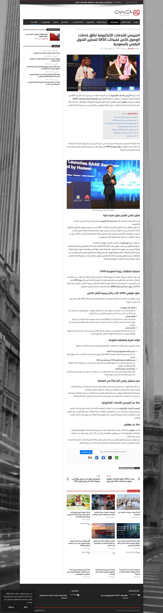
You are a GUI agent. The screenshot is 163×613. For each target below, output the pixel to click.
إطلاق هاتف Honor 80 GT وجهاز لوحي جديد (114, 595)
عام (102, 48)
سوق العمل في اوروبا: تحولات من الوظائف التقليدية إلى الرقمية (93, 2)
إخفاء (124, 113)
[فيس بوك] (103, 459)
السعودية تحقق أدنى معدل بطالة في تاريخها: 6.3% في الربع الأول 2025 (86, 478)
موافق (25, 607)
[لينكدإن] (96, 459)
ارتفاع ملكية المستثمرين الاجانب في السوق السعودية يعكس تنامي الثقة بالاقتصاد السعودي (128, 543)
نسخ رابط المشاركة (86, 452)
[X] (110, 459)
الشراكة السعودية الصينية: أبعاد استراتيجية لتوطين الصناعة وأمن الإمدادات (105, 572)
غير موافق (11, 607)
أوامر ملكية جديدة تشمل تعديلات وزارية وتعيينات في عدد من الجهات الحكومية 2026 (79, 543)
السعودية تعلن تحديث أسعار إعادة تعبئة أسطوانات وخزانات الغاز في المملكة (129, 572)
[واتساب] (116, 459)
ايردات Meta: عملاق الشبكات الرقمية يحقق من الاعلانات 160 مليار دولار (120, 478)
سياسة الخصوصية (40, 610)
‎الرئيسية (138, 29)
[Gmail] (90, 459)
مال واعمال (131, 48)
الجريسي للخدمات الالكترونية (126, 468)
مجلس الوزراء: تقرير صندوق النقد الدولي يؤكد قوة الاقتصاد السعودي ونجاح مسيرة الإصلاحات (78, 514)
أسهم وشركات (131, 29)
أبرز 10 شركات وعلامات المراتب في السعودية (53, 595)
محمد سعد (125, 598)
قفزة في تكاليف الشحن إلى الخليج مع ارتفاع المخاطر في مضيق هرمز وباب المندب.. (104, 543)
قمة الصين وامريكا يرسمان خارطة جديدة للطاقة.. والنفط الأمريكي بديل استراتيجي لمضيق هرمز (78, 572)
